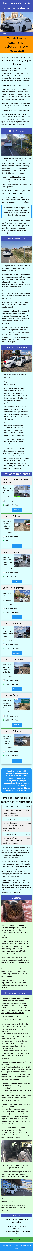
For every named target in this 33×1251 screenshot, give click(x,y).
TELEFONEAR (16, 1239)
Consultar (16, 510)
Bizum (22, 215)
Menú (3, 33)
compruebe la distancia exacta (12, 99)
